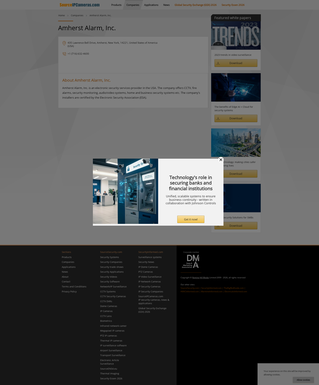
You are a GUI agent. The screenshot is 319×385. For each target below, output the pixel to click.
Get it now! (191, 219)
